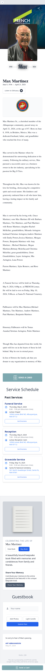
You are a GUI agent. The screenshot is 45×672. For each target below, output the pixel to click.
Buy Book (24, 549)
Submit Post (22, 624)
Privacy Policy (16, 662)
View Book (11, 549)
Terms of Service (28, 662)
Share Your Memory (15, 585)
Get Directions (22, 421)
